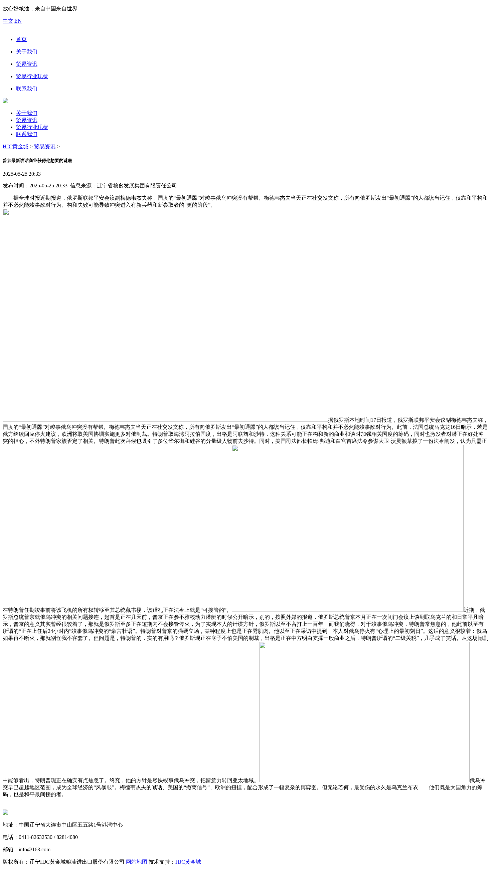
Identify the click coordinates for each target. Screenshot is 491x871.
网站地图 (136, 862)
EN (18, 21)
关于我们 (26, 113)
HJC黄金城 (15, 146)
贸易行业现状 (32, 127)
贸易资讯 (26, 120)
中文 (8, 21)
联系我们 (26, 134)
